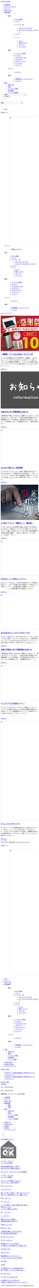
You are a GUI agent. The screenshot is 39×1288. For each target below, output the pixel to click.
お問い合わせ (8, 1062)
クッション (18, 63)
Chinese (11, 1064)
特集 (5, 83)
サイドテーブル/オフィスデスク (25, 264)
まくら (21, 41)
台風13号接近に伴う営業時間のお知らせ (16, 650)
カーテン (18, 72)
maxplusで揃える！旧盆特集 (12, 468)
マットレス (22, 47)
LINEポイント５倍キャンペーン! (13, 579)
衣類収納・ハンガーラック (24, 79)
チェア (17, 34)
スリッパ (18, 65)
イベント (7, 8)
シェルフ (18, 81)
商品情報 (7, 12)
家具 (9, 87)
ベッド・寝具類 (13, 92)
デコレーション (20, 61)
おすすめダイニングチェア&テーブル (15, 633)
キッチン (18, 55)
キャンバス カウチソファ (10, 824)
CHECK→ (4, 369)
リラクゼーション (21, 57)
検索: (6, 94)
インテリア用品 (13, 88)
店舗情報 (7, 5)
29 (5, 840)
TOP (5, 109)
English (6, 1064)
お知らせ (7, 1122)
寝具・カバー (23, 43)
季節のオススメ (17, 249)
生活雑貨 (11, 90)
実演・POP (7, 10)
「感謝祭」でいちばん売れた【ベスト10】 (17, 354)
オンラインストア (10, 7)
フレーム (22, 45)
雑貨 (9, 1107)
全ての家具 (18, 19)
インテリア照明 (20, 53)
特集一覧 (11, 85)
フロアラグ (18, 59)
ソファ (17, 21)
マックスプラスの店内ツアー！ (13, 703)
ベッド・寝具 (12, 1059)
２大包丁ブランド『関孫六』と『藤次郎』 (17, 523)
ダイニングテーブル (25, 28)
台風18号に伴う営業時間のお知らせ (14, 412)
